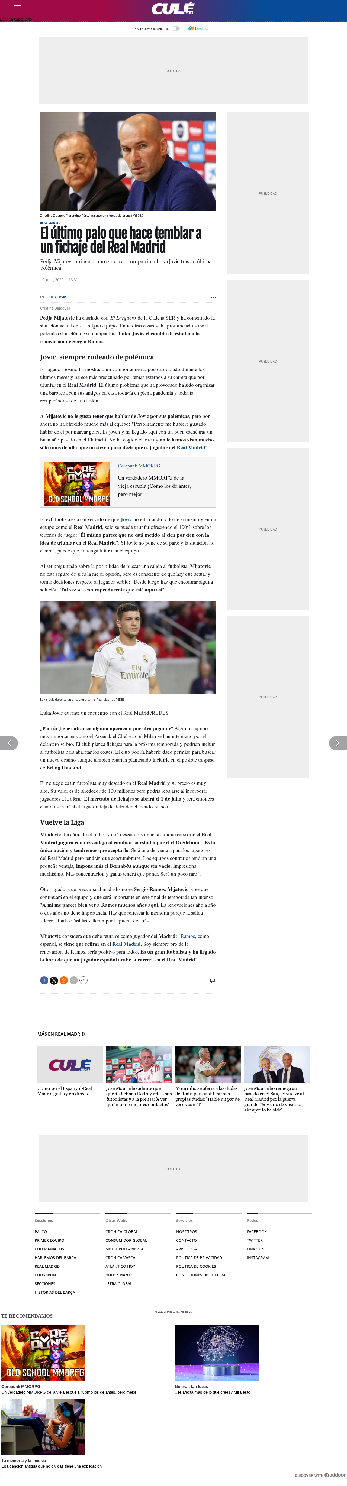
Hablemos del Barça (55, 1257)
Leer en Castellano (16, 19)
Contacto (186, 1240)
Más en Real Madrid (61, 1034)
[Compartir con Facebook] (44, 980)
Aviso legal (188, 1248)
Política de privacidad (199, 1257)
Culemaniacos (49, 1248)
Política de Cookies (196, 1266)
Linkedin (255, 1248)
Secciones (45, 1283)
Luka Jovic (57, 297)
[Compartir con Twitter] (54, 981)
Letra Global (118, 1283)
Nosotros (186, 1231)
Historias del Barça (55, 1292)
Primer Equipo (49, 1240)
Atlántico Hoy (120, 1266)
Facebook (257, 1231)
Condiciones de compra (201, 1274)
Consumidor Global (126, 1240)
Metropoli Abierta (124, 1248)
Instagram (258, 1257)
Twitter (255, 1240)
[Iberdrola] (198, 28)
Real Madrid (50, 223)
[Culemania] (173, 8)
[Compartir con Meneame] (64, 980)
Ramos (188, 935)
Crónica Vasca (120, 1257)
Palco (41, 1231)
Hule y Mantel (119, 1274)
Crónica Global (121, 1231)
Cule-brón (45, 1274)
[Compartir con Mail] (74, 980)
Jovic (126, 519)
